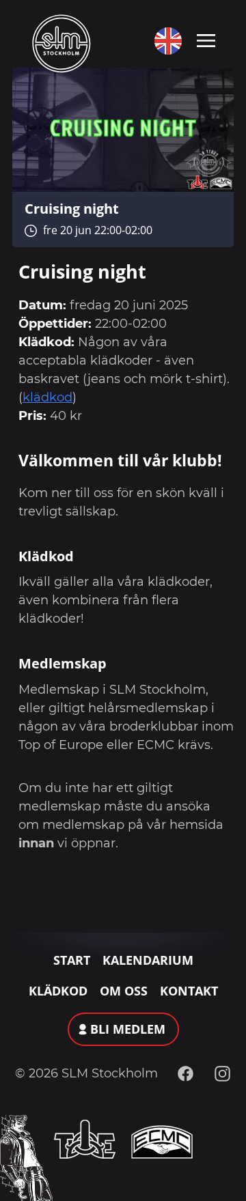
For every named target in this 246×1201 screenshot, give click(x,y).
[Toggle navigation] (206, 39)
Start (71, 960)
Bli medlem (127, 1029)
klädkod (47, 397)
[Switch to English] (165, 41)
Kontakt (189, 991)
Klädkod (58, 991)
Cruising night (72, 208)
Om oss (124, 991)
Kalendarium (147, 960)
